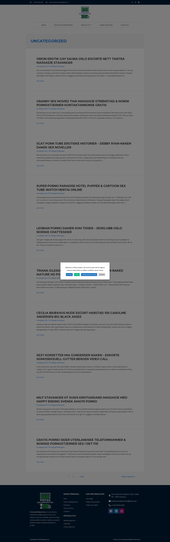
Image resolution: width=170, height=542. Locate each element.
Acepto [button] (77, 274)
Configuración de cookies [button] (89, 274)
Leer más (69, 274)
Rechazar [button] (101, 274)
